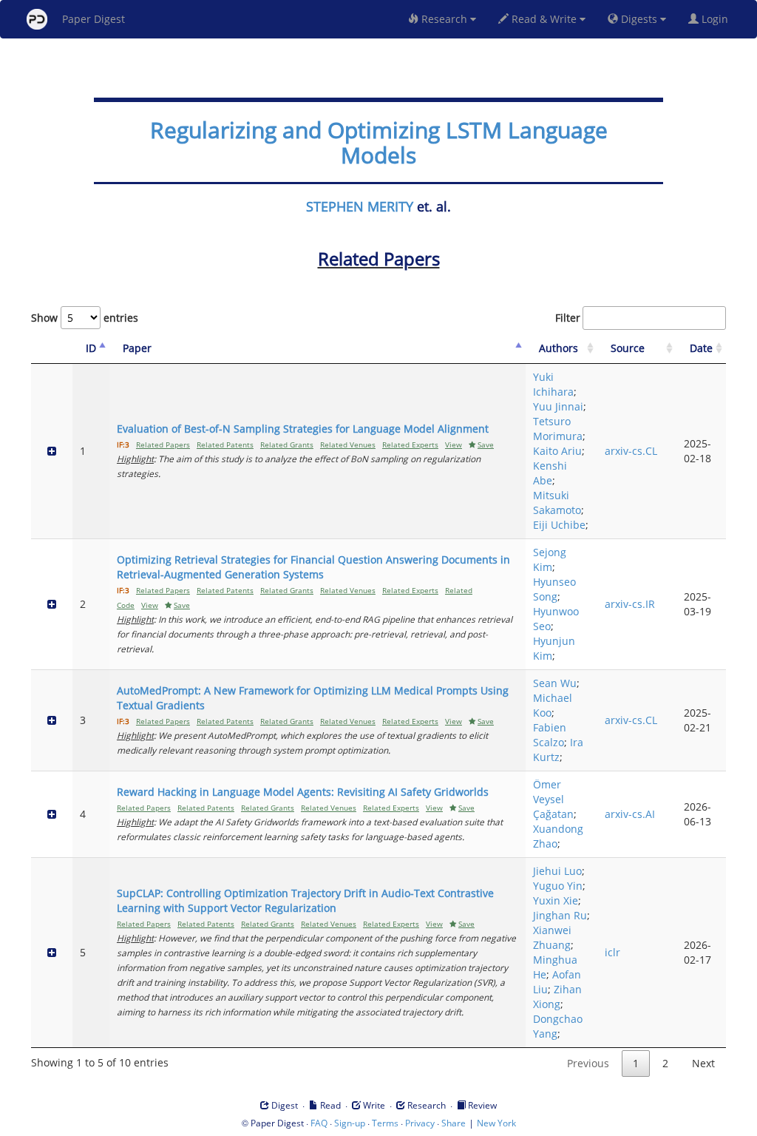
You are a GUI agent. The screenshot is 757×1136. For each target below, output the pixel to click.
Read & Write (544, 19)
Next (703, 1063)
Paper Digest (93, 19)
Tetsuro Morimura (558, 428)
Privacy (420, 1123)
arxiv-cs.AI (630, 814)
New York (496, 1123)
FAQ (318, 1123)
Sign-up (349, 1123)
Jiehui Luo (557, 871)
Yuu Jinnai (558, 406)
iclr (612, 952)
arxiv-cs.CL (631, 451)
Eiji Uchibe (559, 525)
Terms (385, 1123)
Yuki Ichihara (553, 384)
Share (453, 1123)
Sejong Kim (549, 559)
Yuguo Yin (558, 886)
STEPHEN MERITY (359, 206)
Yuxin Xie (555, 900)
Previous (588, 1063)
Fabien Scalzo (549, 734)
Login (716, 19)
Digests (639, 19)
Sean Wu (555, 683)
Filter (567, 318)
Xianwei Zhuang (552, 937)
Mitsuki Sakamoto (557, 502)
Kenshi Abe (550, 473)
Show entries (84, 318)
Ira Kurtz (558, 749)
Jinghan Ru (560, 915)
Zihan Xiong (557, 996)
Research (444, 19)
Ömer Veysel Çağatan (553, 799)
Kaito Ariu (557, 451)
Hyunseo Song (554, 589)
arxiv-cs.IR (630, 604)
